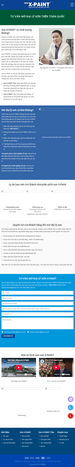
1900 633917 (53, 285)
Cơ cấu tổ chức (8, 439)
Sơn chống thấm (27, 443)
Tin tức (33, 461)
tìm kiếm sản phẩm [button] (54, 461)
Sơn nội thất (26, 436)
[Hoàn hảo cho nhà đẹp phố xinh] (37, 4)
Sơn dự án (25, 446)
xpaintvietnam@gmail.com (10, 288)
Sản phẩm (26, 461)
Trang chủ (18, 461)
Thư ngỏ (6, 436)
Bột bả (43, 446)
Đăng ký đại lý (42, 461)
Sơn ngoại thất (27, 439)
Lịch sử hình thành (9, 443)
